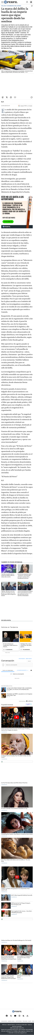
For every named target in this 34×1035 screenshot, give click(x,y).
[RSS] (23, 1016)
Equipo (29, 1021)
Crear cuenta (29, 658)
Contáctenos (18, 1021)
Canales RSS (4, 1021)
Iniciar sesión (22, 658)
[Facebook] (7, 1016)
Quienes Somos (11, 1021)
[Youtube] (15, 1016)
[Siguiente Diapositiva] (31, 641)
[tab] (7, 670)
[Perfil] (17, 1012)
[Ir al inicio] (10, 2)
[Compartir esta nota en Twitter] (6, 97)
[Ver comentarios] (31, 6)
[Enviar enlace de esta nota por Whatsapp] (10, 97)
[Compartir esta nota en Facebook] (2, 97)
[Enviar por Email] (15, 97)
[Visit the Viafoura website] (29, 701)
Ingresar (27, 2)
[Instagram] (19, 1016)
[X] (11, 1016)
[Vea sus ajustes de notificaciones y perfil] (31, 2)
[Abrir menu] (2, 2)
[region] (17, 680)
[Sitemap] (27, 1016)
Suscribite (8, 221)
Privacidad (25, 1021)
